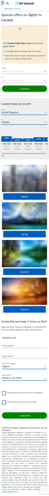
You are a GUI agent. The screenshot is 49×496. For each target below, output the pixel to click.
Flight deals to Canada (12, 8)
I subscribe (24, 415)
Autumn (24, 309)
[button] (24, 89)
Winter (24, 196)
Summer (24, 271)
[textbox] (24, 70)
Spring (24, 234)
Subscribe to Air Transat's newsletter (20, 55)
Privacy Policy (7, 487)
